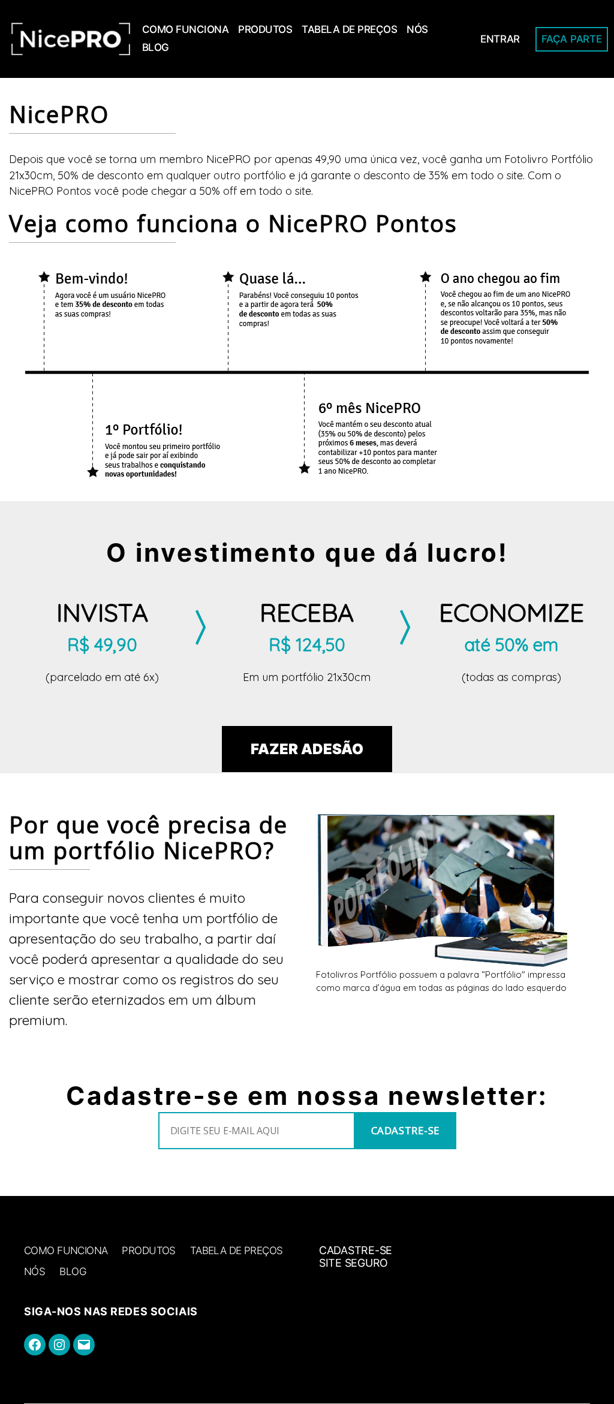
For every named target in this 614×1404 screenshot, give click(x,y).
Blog (155, 47)
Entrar (500, 39)
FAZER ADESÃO (307, 749)
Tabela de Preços (349, 29)
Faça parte (571, 39)
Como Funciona (185, 29)
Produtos (265, 29)
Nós (417, 29)
